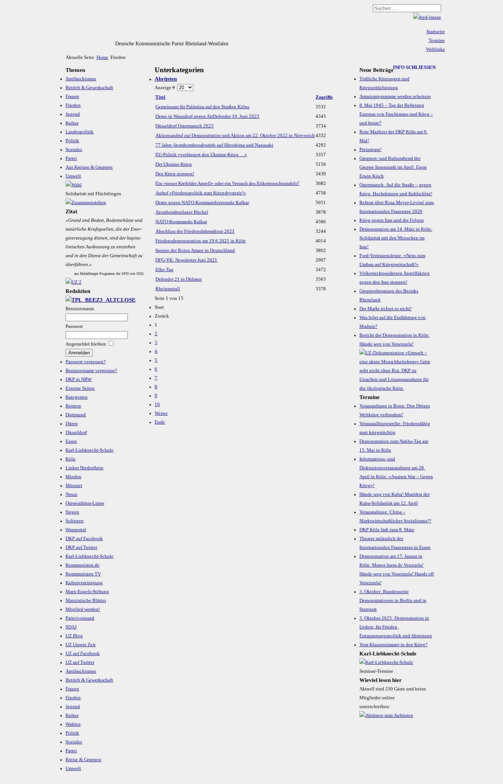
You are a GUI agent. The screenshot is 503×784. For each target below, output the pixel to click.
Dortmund (76, 414)
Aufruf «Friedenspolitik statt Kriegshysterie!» (200, 193)
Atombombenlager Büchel (181, 212)
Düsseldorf (76, 432)
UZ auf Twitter (80, 662)
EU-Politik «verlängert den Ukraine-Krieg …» (201, 154)
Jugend (73, 114)
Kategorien (77, 397)
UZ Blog (74, 635)
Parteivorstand (80, 618)
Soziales (74, 149)
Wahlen (73, 724)
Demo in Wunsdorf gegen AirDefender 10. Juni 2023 (207, 116)
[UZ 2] (73, 282)
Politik (72, 140)
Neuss (71, 494)
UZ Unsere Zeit (81, 644)
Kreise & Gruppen (83, 759)
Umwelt (73, 176)
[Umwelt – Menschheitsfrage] (396, 388)
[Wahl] (74, 185)
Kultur (72, 123)
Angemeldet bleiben (86, 344)
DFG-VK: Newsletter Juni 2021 (186, 260)
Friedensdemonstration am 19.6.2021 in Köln (200, 241)
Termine (437, 40)
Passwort (74, 326)
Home (102, 57)
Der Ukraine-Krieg (173, 164)
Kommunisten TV (83, 574)
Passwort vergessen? (86, 361)
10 (157, 404)
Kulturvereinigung (84, 582)
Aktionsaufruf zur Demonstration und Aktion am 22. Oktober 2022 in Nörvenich (235, 135)
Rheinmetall (167, 288)
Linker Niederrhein (84, 467)
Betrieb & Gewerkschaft (89, 87)
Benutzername (80, 308)
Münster (74, 485)
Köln (70, 459)
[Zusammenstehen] (86, 202)
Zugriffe (324, 97)
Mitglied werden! (83, 609)
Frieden (73, 105)
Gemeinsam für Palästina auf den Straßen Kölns (202, 106)
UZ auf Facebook (83, 653)
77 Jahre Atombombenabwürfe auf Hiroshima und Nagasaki (214, 145)
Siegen (72, 512)
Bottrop (73, 406)
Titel (160, 97)
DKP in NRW (79, 379)
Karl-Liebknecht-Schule (89, 450)
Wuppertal (76, 529)
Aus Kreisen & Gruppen (89, 167)
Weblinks (435, 49)
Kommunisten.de (82, 565)
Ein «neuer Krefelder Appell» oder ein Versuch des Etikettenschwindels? (227, 183)
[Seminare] (386, 662)
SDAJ (71, 627)
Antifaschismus (81, 78)
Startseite (435, 31)
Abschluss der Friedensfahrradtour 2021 (195, 231)
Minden (73, 476)
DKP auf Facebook (84, 538)
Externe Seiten (80, 388)
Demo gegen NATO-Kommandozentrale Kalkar (202, 202)
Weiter (161, 413)
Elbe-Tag (164, 269)
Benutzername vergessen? (91, 370)
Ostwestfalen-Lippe (85, 503)
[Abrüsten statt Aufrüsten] (386, 715)
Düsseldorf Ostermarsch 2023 (184, 126)
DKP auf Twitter (81, 547)
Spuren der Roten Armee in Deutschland (195, 250)
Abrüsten (166, 79)
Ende (160, 422)
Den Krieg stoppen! (174, 173)
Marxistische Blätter (86, 600)
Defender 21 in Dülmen (178, 279)
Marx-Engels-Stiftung (87, 591)
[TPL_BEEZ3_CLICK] (101, 300)
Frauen (72, 96)
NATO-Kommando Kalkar (181, 221)
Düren (72, 423)
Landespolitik (80, 131)
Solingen (75, 521)
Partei (71, 158)
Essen (71, 441)
